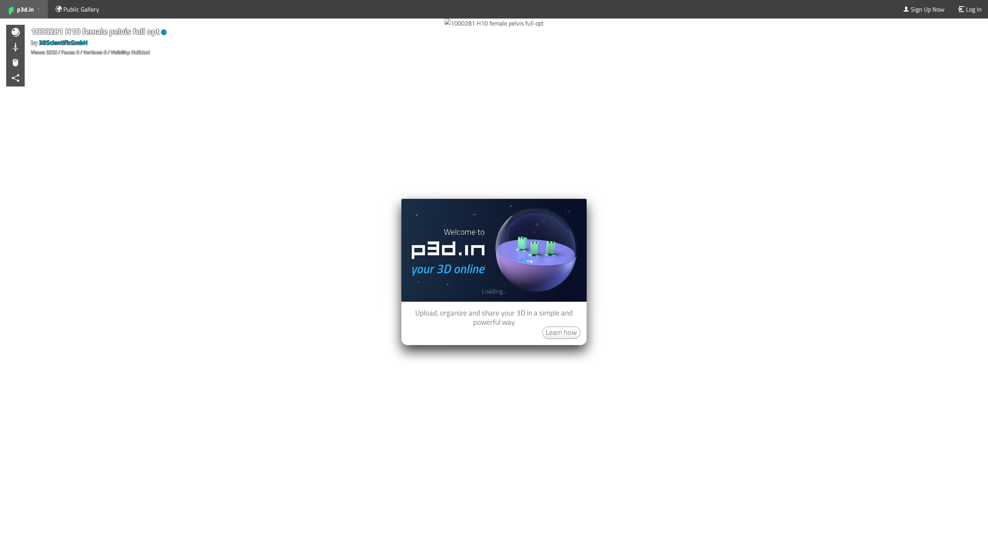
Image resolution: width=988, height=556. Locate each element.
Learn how (561, 332)
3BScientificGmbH (63, 42)
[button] (163, 32)
